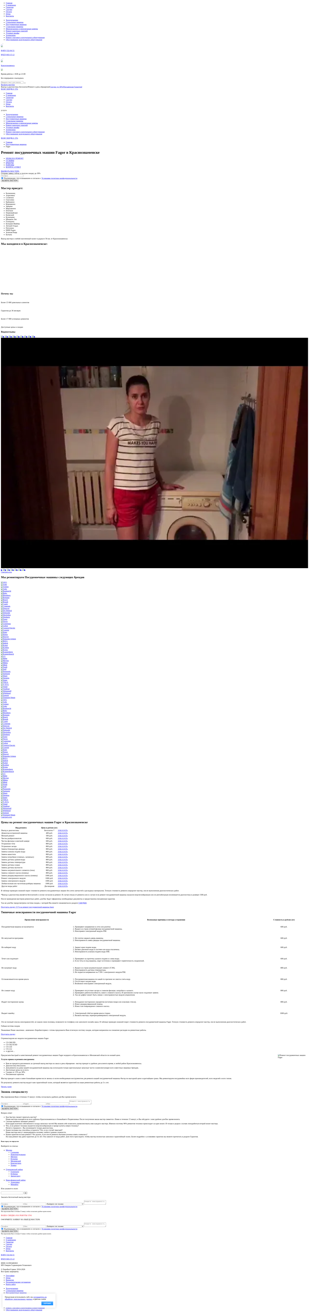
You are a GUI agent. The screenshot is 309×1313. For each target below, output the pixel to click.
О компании (11, 5)
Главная (9, 3)
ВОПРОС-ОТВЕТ (13, 167)
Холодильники (12, 20)
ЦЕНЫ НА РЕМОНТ (15, 158)
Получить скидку (8, 1034)
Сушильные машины (14, 27)
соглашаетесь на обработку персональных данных (26, 1298)
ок (25, 1193)
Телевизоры (11, 35)
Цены (8, 14)
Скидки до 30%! (56, 87)
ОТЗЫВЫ (10, 161)
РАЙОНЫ (10, 165)
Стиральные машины (14, 22)
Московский (16, 1161)
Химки (13, 1165)
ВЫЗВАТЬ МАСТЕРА (10, 171)
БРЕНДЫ (10, 163)
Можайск (14, 1184)
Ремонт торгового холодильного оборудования (25, 37)
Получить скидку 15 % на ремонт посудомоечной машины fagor (27, 907)
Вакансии (10, 1280)
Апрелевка (15, 1182)
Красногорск (16, 1163)
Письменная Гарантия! (72, 87)
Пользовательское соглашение (18, 1282)
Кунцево (14, 1159)
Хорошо (47, 1303)
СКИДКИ (82, 903)
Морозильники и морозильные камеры (22, 29)
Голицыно (15, 1172)
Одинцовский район (14, 1169)
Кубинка (14, 1174)
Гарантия (9, 7)
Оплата (9, 12)
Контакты (10, 16)
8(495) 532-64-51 (7, 51)
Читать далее (6, 1087)
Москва (9, 1150)
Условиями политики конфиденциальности (59, 178)
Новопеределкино (18, 1154)
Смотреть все (6, 572)
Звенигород (15, 1176)
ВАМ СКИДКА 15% (9, 89)
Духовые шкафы (12, 33)
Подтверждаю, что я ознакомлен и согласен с (40, 178)
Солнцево (15, 1152)
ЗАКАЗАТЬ (63, 830)
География (10, 1276)
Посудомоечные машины (16, 24)
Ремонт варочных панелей (17, 31)
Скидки (9, 9)
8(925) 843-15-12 (7, 55)
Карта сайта (11, 1284)
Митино (14, 1157)
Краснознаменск (8, 65)
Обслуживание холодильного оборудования (24, 40)
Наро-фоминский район (16, 1180)
